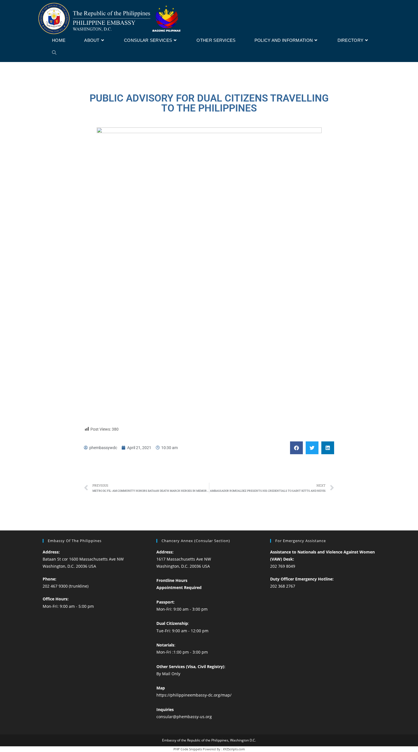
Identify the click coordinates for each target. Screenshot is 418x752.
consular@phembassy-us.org (184, 716)
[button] (296, 447)
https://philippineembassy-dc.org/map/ (193, 695)
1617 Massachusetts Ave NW (183, 559)
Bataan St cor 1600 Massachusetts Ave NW (83, 559)
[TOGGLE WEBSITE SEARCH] (54, 53)
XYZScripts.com (234, 749)
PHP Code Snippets (187, 749)
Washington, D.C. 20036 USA (69, 566)
